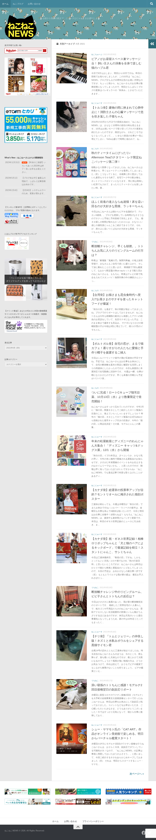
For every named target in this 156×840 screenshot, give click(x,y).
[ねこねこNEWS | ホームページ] (21, 29)
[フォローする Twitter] (149, 833)
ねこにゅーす (96, 103)
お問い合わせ (34, 4)
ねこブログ (18, 4)
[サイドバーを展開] (152, 43)
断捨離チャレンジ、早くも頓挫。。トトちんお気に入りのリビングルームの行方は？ (117, 250)
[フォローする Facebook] (144, 833)
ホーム (5, 4)
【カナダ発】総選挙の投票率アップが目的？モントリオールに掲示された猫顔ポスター (117, 494)
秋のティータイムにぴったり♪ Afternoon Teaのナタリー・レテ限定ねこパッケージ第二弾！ (116, 157)
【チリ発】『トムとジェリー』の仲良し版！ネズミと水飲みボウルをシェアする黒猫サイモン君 (117, 641)
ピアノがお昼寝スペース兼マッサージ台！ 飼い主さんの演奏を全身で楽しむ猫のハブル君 (116, 63)
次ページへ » (137, 773)
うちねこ (95, 242)
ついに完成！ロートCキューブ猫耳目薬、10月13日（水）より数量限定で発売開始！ (116, 397)
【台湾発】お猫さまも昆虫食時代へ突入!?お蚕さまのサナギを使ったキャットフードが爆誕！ (117, 299)
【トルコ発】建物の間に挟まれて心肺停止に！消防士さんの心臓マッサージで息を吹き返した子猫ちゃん (117, 112)
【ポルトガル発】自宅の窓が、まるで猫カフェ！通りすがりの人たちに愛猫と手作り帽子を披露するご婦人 (117, 348)
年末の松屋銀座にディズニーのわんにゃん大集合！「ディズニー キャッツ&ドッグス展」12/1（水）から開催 (117, 445)
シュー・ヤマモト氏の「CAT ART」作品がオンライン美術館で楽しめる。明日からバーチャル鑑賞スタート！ (117, 734)
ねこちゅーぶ (96, 54)
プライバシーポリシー (93, 821)
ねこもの (95, 149)
